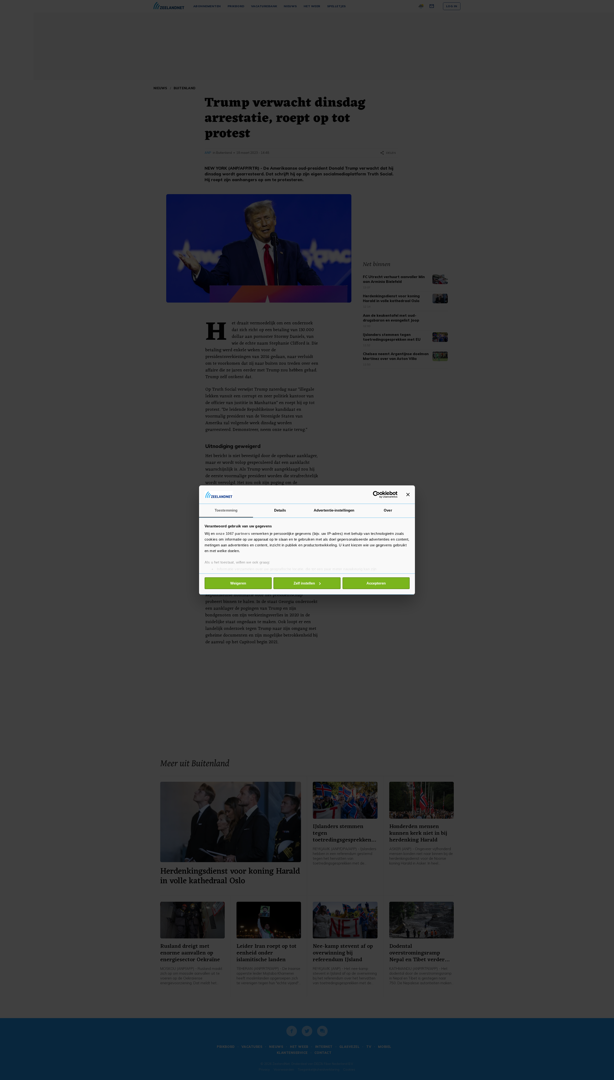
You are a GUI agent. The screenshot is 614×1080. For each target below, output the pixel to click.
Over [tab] (388, 510)
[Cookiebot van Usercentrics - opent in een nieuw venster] (376, 494)
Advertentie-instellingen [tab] (334, 510)
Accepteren (376, 583)
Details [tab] (280, 510)
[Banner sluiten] (408, 494)
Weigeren (238, 583)
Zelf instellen (304, 583)
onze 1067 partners (233, 533)
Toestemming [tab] (226, 510)
